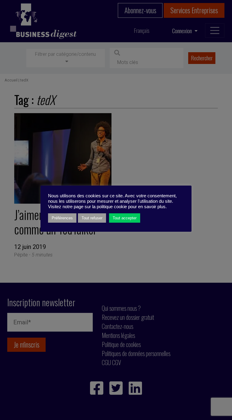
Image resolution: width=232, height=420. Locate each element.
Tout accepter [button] (125, 218)
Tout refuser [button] (92, 218)
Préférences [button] (62, 218)
